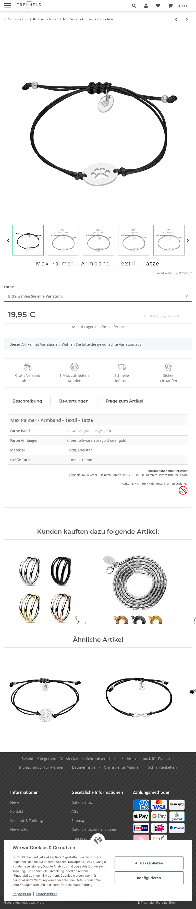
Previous (8, 240)
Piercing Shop (166, 902)
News (15, 802)
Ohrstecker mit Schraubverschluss (88, 758)
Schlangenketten (162, 767)
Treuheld (75, 475)
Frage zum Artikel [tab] (124, 401)
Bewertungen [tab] (74, 401)
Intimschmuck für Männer (41, 767)
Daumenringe (83, 767)
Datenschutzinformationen (94, 829)
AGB (75, 811)
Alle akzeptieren (149, 863)
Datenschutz (46, 894)
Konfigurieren (149, 878)
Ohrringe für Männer (122, 767)
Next (187, 240)
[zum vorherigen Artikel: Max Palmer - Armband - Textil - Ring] (176, 19)
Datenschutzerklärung (76, 885)
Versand (173, 316)
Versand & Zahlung (26, 820)
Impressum (22, 894)
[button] (134, 6)
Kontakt (16, 811)
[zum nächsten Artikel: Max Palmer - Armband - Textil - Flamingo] (186, 19)
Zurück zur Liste (17, 19)
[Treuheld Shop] (34, 19)
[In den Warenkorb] (8, 30)
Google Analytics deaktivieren (25, 902)
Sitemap (78, 820)
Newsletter (19, 829)
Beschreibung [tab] (27, 401)
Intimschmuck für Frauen (148, 758)
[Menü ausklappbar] (7, 3)
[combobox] (98, 296)
